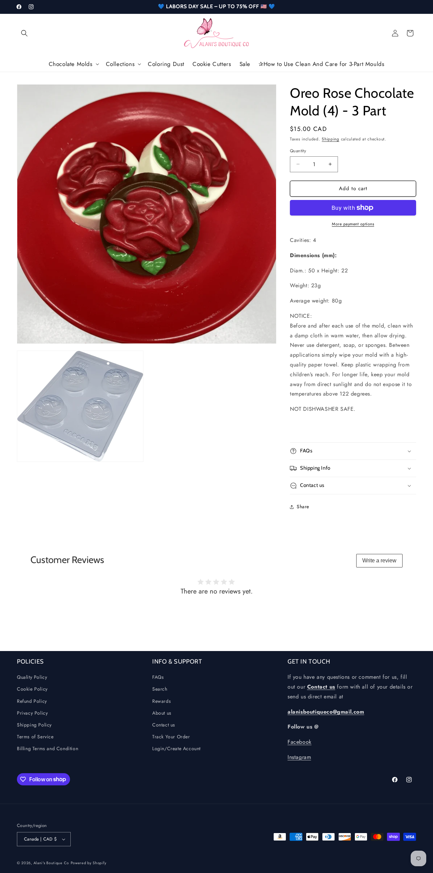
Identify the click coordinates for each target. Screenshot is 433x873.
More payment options (353, 224)
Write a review (379, 560)
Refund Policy (32, 700)
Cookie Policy (32, 689)
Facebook (300, 742)
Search (159, 689)
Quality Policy (32, 677)
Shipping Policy (34, 724)
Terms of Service (35, 736)
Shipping (330, 139)
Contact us (163, 724)
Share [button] (303, 506)
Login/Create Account (176, 748)
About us (162, 712)
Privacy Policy (32, 712)
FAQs (158, 677)
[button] (24, 33)
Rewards (161, 700)
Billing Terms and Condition (47, 748)
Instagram (299, 757)
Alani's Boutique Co (51, 863)
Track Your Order (171, 736)
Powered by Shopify (89, 863)
